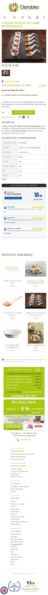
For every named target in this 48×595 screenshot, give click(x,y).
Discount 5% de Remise (19, 471)
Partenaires (15, 474)
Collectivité (15, 519)
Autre (13, 564)
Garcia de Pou (16, 557)
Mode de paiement (18, 456)
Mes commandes (17, 489)
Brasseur (14, 514)
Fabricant (14, 549)
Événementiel (16, 524)
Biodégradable (16, 544)
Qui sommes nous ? (18, 459)
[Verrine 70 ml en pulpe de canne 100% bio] (35, 300)
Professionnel (15, 534)
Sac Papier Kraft (17, 542)
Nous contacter (16, 476)
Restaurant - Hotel (17, 504)
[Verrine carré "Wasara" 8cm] (12, 268)
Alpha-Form (15, 559)
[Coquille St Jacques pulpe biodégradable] (35, 268)
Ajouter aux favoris (8, 117)
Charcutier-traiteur (18, 517)
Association (15, 509)
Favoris (13, 491)
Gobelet (14, 547)
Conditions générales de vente (22, 454)
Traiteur (13, 501)
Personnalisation (17, 539)
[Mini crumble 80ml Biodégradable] (12, 333)
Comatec (14, 554)
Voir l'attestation (13, 198)
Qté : (3, 112)
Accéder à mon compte (20, 486)
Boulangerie (15, 511)
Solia (12, 552)
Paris (12, 562)
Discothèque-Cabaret (19, 522)
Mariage (14, 537)
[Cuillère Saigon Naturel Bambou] (12, 300)
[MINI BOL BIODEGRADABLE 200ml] (35, 333)
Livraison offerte (17, 469)
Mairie (13, 506)
